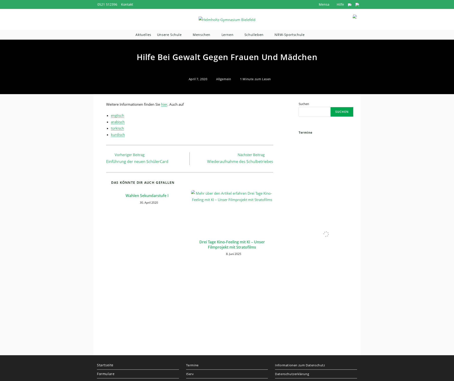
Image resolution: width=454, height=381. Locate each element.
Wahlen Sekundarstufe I (147, 195)
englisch (117, 115)
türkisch (117, 128)
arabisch (118, 121)
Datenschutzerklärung (292, 374)
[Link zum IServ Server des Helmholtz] (357, 4)
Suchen (304, 104)
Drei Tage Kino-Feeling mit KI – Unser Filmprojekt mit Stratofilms (232, 244)
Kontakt (127, 4)
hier (164, 104)
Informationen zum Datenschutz (300, 365)
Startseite (105, 365)
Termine (192, 365)
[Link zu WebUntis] (349, 4)
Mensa (323, 4)
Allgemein (223, 79)
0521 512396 (107, 4)
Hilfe (340, 4)
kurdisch (118, 134)
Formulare (105, 374)
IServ (190, 374)
